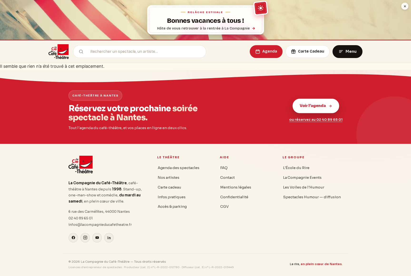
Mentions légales (235, 187)
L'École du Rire (296, 167)
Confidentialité (234, 197)
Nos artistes (168, 177)
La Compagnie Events (302, 177)
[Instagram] (85, 237)
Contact (227, 177)
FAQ (224, 167)
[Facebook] (73, 237)
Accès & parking (172, 206)
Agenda (269, 51)
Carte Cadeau (311, 51)
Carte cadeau (169, 187)
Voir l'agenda (313, 105)
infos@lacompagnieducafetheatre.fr (100, 225)
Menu (351, 51)
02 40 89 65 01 (80, 218)
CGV (224, 206)
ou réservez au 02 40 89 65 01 (315, 119)
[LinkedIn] (109, 237)
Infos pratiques (172, 197)
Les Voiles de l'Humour (303, 187)
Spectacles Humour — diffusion (312, 197)
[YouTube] (97, 237)
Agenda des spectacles (178, 167)
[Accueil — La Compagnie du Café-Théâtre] (59, 51)
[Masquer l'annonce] (404, 6)
